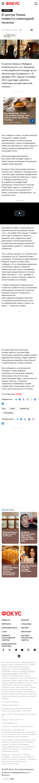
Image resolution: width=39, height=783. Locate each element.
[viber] (28, 649)
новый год (25, 408)
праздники (9, 413)
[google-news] (34, 649)
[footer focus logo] (12, 613)
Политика (7, 10)
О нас (4, 632)
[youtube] (22, 649)
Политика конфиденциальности (15, 772)
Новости (6, 620)
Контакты (6, 775)
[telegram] (15, 649)
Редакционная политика (9, 645)
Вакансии (26, 632)
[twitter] (9, 649)
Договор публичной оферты (26, 637)
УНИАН (19, 394)
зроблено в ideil (8, 779)
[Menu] (3, 3)
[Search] (36, 3)
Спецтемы (26, 624)
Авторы (24, 628)
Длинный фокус (10, 628)
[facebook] (3, 649)
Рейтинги (6, 624)
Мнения (25, 620)
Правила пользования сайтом (8, 637)
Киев (13, 408)
